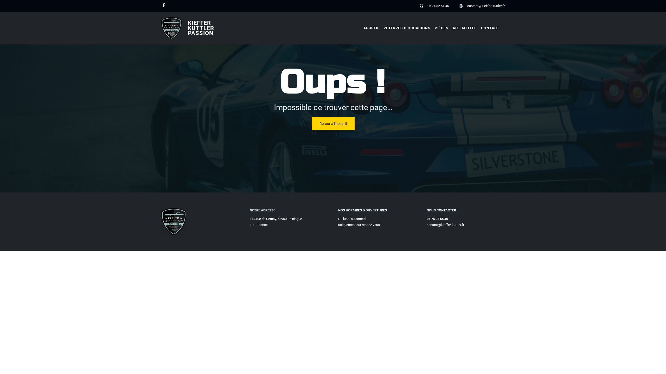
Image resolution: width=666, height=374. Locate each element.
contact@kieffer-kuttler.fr (486, 6)
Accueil (371, 28)
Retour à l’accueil (333, 124)
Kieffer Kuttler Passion (201, 28)
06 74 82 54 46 (438, 6)
